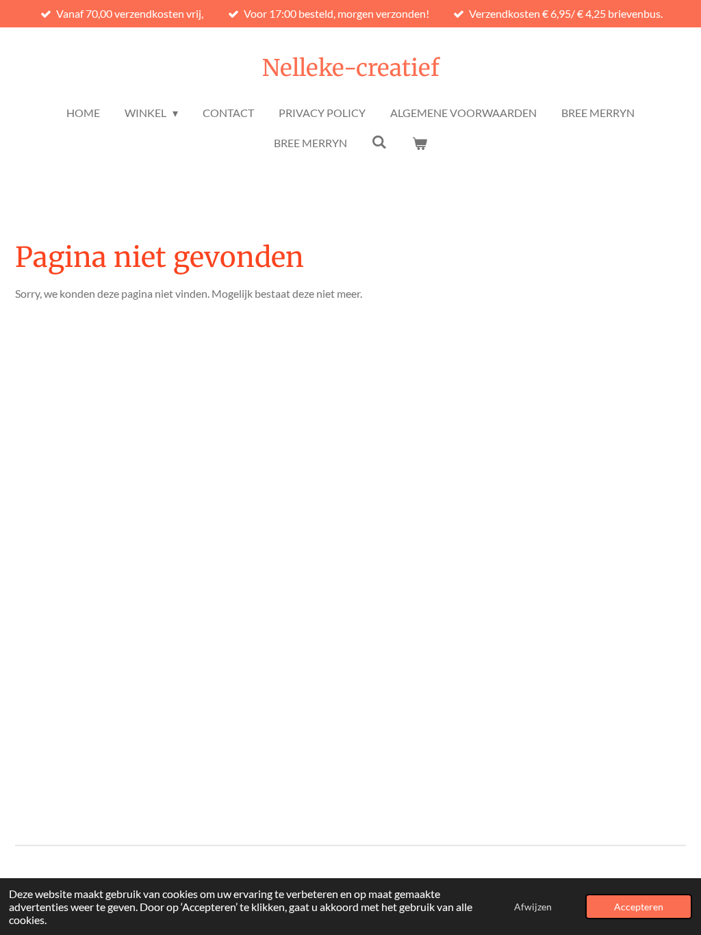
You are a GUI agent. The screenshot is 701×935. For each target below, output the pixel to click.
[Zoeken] (379, 141)
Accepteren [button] (638, 906)
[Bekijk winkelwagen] (419, 143)
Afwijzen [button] (533, 906)
